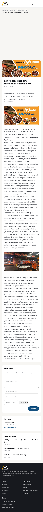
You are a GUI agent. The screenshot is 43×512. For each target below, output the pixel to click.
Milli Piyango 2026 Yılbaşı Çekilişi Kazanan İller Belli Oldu (21, 442)
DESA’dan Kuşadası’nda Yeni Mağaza (16, 456)
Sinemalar (5, 490)
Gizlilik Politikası (7, 504)
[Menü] (38, 3)
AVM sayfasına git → (11, 428)
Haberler (12, 10)
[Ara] (33, 3)
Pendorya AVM (22, 10)
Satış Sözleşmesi (8, 507)
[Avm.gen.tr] (5, 4)
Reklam (25, 487)
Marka (4, 493)
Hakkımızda (27, 484)
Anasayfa (5, 10)
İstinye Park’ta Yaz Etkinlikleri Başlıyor (16, 449)
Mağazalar (5, 487)
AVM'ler (4, 484)
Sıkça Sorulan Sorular (30, 490)
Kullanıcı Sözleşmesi (9, 501)
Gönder (33, 408)
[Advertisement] (21, 36)
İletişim (25, 493)
